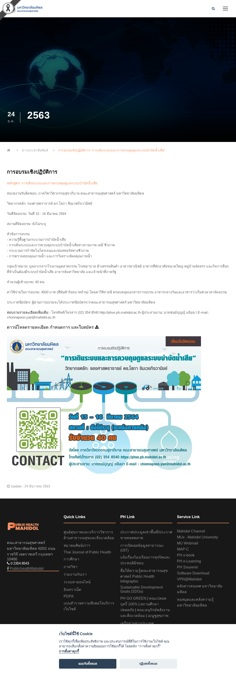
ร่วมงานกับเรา (75, 574)
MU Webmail (187, 543)
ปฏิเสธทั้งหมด (148, 663)
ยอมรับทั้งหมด (87, 663)
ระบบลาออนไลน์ (77, 582)
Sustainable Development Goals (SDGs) (141, 589)
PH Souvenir (187, 567)
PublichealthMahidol (27, 569)
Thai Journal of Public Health (87, 552)
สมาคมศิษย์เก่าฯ (77, 545)
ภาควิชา (70, 567)
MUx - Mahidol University (197, 537)
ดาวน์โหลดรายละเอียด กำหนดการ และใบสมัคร (50, 327)
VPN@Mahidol (189, 579)
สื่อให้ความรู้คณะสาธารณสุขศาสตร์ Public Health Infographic (144, 576)
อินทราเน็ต (72, 590)
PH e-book (186, 555)
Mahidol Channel (191, 531)
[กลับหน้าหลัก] (9, 150)
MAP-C (183, 549)
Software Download (193, 573)
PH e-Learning (189, 561)
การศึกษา (71, 559)
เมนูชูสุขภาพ (158, 616)
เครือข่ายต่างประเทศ (137, 623)
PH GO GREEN (133, 598)
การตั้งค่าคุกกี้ (69, 651)
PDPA (69, 596)
